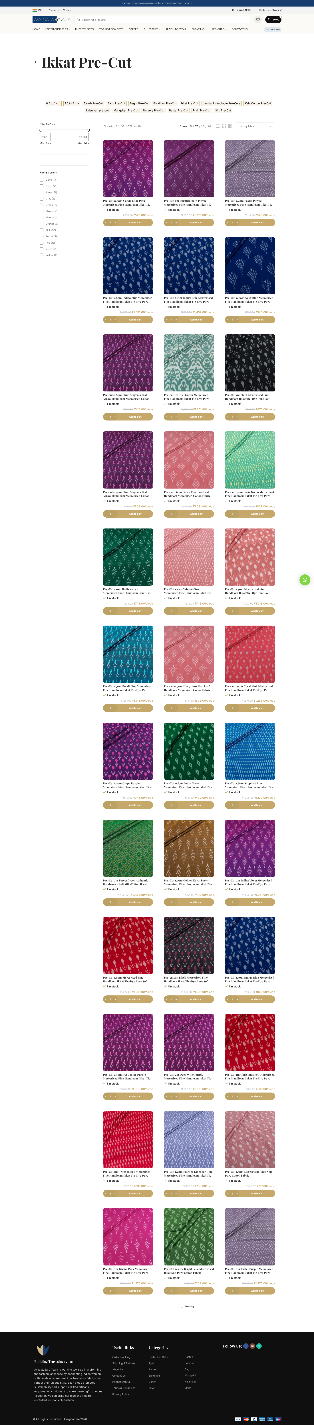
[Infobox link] (241, 10)
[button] (304, 579)
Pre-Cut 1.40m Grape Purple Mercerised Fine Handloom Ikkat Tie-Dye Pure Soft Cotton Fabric (127, 787)
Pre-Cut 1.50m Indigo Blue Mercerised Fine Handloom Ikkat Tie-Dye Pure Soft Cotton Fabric (249, 981)
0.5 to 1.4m (53, 103)
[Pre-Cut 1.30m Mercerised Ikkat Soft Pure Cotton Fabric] (250, 1139)
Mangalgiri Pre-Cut (126, 110)
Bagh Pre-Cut (116, 103)
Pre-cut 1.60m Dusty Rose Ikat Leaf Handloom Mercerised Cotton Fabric (187, 494)
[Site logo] (52, 19)
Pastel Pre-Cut (178, 110)
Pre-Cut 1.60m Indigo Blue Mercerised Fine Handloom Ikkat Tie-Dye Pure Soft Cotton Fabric (127, 301)
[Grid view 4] (230, 126)
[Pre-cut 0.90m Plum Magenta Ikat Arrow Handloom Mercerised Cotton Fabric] (128, 460)
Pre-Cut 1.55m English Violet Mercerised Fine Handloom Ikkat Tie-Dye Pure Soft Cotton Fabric (188, 1369)
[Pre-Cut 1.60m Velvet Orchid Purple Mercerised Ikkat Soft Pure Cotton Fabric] (250, 1334)
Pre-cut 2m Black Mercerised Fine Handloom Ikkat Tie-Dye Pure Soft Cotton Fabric (186, 981)
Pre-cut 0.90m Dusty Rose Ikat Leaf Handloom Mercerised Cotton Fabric (187, 688)
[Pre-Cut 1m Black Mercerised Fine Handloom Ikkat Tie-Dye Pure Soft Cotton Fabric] (250, 362)
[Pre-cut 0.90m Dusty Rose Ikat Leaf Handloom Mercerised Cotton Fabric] (189, 654)
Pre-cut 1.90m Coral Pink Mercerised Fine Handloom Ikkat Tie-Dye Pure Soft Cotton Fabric (249, 690)
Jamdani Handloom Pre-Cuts (221, 103)
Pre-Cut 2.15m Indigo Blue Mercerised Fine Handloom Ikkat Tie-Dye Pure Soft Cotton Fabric (188, 301)
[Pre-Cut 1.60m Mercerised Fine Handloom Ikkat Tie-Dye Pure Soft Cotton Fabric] (128, 945)
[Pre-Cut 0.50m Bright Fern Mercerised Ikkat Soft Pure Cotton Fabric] (189, 1236)
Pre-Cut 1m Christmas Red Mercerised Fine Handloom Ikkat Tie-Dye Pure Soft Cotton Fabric (250, 1078)
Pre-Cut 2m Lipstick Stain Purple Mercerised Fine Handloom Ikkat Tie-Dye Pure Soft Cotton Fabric (188, 204)
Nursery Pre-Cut (153, 110)
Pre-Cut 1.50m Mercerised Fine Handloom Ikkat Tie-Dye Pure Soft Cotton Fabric (247, 593)
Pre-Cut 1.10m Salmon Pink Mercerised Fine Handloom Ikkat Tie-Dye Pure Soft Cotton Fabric (188, 593)
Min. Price (45, 143)
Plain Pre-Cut (201, 110)
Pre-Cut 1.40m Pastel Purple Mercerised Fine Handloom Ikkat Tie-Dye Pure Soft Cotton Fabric (249, 204)
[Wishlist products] (257, 19)
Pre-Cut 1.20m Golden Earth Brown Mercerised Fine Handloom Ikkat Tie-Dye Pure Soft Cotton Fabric (188, 884)
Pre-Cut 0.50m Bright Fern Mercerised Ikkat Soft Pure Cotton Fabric (189, 1271)
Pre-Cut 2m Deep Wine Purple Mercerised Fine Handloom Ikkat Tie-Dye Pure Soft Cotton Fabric (188, 1078)
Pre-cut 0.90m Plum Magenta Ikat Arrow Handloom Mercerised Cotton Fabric (126, 495)
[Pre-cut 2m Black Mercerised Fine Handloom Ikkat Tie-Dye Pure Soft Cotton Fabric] (189, 945)
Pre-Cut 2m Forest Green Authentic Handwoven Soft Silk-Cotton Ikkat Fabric (125, 884)
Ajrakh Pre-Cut (93, 103)
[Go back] (37, 62)
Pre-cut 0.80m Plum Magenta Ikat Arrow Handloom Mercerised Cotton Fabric (126, 398)
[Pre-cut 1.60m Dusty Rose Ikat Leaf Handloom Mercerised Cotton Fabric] (189, 460)
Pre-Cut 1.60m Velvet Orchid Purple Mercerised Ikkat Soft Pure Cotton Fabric (248, 1369)
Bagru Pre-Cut (139, 103)
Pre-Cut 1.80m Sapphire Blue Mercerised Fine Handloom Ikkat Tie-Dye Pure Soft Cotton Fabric (249, 787)
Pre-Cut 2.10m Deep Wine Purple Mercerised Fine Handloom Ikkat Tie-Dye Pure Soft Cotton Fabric (127, 1078)
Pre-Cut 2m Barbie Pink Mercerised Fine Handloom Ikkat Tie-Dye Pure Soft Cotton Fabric (126, 1272)
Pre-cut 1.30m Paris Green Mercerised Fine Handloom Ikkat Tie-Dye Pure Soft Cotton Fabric (249, 495)
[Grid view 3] (224, 126)
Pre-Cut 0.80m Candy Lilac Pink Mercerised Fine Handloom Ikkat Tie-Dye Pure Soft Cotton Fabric (127, 204)
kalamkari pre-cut (97, 110)
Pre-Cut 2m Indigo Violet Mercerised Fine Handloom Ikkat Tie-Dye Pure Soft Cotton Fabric (248, 884)
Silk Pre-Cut (223, 110)
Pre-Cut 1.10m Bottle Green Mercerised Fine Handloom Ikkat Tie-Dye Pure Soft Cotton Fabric (127, 593)
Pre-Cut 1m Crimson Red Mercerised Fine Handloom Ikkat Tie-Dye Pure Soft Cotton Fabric (126, 1175)
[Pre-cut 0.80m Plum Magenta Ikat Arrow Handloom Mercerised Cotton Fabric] (128, 362)
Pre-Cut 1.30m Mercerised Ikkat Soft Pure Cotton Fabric (248, 1173)
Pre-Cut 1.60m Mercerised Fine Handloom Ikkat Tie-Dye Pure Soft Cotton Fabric (125, 981)
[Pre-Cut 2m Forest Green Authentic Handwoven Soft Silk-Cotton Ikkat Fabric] (128, 848)
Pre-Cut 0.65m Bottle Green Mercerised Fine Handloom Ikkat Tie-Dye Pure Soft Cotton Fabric (188, 787)
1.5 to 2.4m (72, 103)
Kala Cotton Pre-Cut (258, 103)
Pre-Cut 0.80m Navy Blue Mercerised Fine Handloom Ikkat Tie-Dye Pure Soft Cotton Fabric (249, 301)
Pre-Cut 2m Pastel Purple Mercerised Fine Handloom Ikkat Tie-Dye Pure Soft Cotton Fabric (249, 1272)
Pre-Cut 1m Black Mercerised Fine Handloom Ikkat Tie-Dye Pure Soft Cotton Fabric (247, 398)
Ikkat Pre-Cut (189, 103)
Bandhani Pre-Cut (164, 103)
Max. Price (83, 143)
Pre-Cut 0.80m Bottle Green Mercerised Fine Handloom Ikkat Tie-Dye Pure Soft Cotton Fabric (127, 1369)
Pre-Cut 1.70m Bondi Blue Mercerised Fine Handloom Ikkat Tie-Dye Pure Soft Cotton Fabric (127, 690)
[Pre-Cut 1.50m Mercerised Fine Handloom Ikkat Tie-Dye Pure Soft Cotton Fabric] (250, 557)
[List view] (218, 126)
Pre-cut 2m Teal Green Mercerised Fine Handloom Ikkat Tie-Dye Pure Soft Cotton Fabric (186, 398)
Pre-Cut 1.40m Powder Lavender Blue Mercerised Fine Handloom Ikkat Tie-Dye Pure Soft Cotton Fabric (188, 1175)
